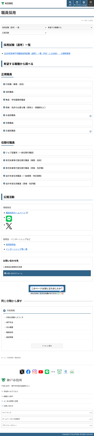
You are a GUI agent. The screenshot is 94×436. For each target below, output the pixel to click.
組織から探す (8, 396)
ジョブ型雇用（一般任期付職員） (20, 152)
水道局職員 (10, 115)
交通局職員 (10, 130)
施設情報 (9, 337)
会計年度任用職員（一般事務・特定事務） (24, 175)
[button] (70, 3)
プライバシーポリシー (9, 425)
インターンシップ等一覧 (16, 249)
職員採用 (9, 332)
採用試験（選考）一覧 (10, 27)
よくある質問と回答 (11, 401)
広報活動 (5, 32)
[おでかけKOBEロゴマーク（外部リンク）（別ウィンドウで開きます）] (72, 372)
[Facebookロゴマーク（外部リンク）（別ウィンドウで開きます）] (28, 372)
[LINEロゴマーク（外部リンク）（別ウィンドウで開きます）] (47, 372)
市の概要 (9, 327)
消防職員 (9, 91)
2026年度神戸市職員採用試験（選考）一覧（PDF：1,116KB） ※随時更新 (37, 53)
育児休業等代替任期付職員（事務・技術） (24, 160)
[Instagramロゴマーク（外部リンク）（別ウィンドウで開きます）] (34, 372)
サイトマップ (6, 412)
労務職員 (9, 122)
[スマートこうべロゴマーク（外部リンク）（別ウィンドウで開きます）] (59, 371)
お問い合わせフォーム (14, 273)
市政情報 (11, 310)
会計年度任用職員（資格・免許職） (21, 183)
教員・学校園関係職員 (15, 99)
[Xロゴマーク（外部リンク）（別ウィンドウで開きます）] (22, 372)
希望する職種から (55, 27)
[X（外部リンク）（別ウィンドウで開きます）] (9, 224)
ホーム (3, 358)
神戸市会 (9, 322)
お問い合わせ (8, 406)
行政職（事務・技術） (15, 84)
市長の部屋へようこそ (14, 317)
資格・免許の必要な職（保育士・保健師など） (26, 107)
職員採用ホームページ (15, 212)
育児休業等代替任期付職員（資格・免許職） (25, 167)
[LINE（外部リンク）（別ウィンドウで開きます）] (9, 217)
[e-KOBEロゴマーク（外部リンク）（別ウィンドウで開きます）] (66, 372)
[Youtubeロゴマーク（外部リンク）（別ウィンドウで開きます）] (41, 371)
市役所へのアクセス (11, 391)
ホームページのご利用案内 (11, 419)
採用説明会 (11, 244)
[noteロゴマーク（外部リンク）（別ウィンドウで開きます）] (53, 372)
